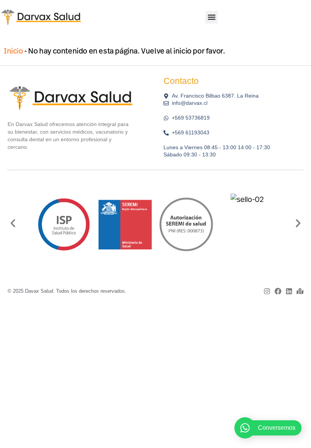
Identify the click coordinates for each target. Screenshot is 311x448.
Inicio (13, 51)
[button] (211, 17)
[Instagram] (267, 291)
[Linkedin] (289, 291)
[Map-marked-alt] (300, 291)
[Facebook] (278, 291)
